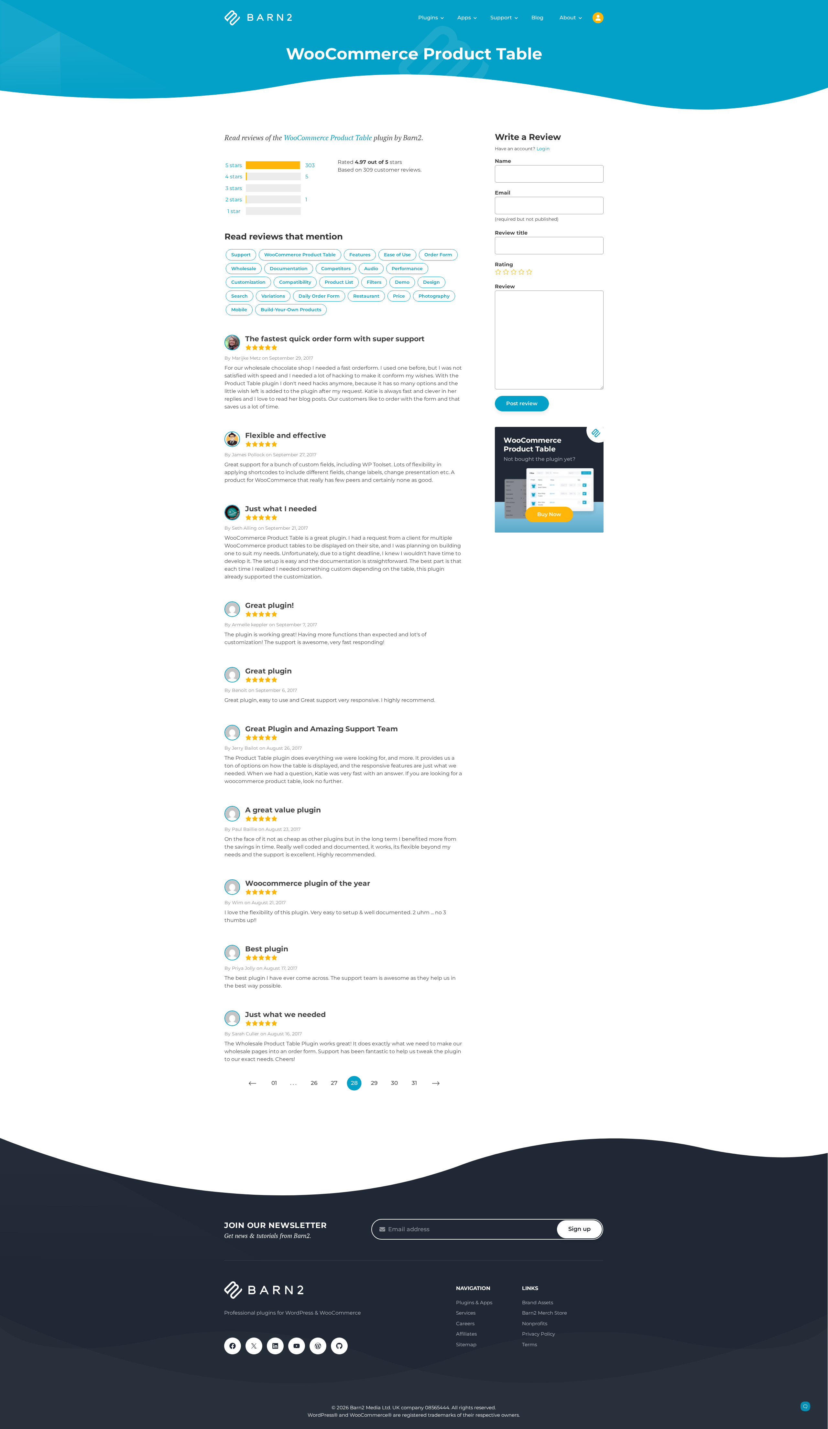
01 (274, 1083)
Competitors (336, 268)
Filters (374, 282)
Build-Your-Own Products (291, 309)
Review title (511, 233)
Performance (407, 268)
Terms (529, 1344)
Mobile (239, 309)
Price (399, 296)
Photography (434, 296)
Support (501, 18)
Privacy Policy (538, 1334)
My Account (598, 17)
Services (465, 1313)
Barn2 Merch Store (544, 1313)
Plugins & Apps (474, 1302)
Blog (537, 18)
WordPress (318, 1346)
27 (334, 1083)
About (568, 18)
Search (239, 296)
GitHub (339, 1346)
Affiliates (466, 1334)
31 (414, 1083)
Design (431, 282)
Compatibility (295, 282)
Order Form (438, 255)
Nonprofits (534, 1323)
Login (543, 149)
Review (505, 286)
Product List (339, 282)
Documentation (289, 268)
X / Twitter (253, 1346)
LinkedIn (275, 1346)
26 (314, 1083)
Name (503, 161)
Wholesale (243, 268)
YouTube (296, 1346)
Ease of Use (397, 255)
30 (394, 1083)
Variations (273, 296)
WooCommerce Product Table (328, 137)
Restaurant (366, 296)
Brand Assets (537, 1302)
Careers (465, 1323)
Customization (248, 282)
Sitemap (466, 1344)
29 (374, 1083)
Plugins (428, 18)
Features (359, 255)
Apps (464, 18)
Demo (402, 282)
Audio (371, 268)
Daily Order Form (319, 296)
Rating (504, 264)
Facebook (232, 1346)
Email (502, 193)
